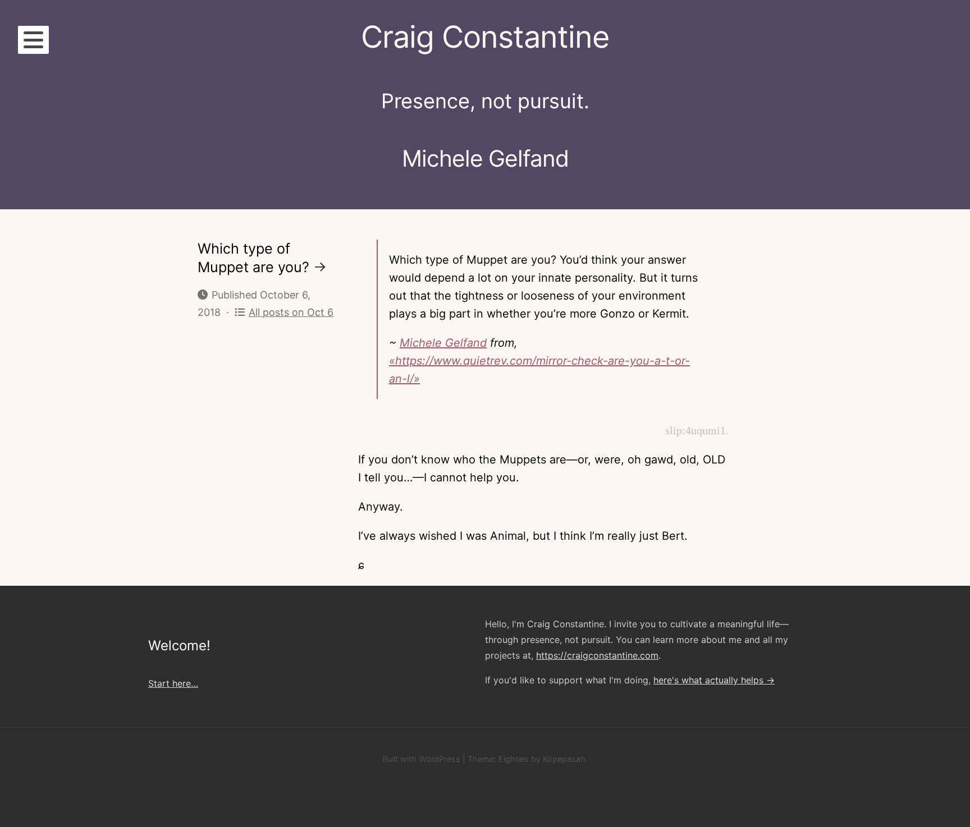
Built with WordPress (421, 759)
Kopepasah (564, 759)
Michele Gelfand (443, 343)
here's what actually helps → (714, 680)
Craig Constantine (485, 37)
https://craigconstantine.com (597, 655)
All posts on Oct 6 (291, 312)
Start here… (173, 683)
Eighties (513, 759)
